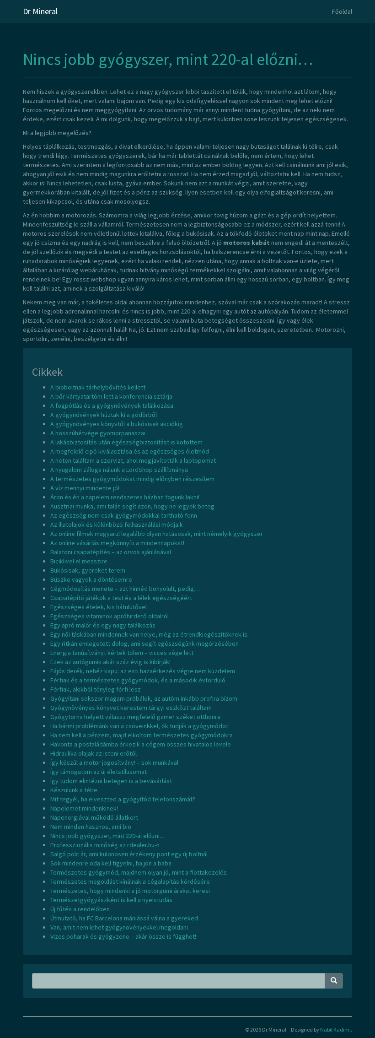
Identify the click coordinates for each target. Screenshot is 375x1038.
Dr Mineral (40, 11)
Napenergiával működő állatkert (94, 817)
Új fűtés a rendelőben (80, 909)
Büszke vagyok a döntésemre (91, 579)
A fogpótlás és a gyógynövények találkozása (111, 405)
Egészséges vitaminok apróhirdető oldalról (109, 616)
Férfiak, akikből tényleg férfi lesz (95, 689)
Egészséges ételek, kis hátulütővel (98, 607)
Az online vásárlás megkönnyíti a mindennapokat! (117, 543)
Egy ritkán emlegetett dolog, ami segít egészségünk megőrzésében (144, 643)
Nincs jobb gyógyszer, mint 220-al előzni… (168, 59)
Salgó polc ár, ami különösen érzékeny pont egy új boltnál (129, 854)
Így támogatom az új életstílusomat (98, 772)
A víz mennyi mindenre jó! (84, 488)
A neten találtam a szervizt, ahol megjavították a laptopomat (133, 460)
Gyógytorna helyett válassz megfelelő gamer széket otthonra (135, 717)
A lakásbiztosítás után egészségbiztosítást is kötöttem (126, 442)
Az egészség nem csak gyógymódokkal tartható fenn (123, 515)
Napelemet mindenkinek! (84, 808)
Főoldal (342, 11)
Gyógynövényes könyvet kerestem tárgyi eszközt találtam (131, 707)
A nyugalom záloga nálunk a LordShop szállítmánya (119, 469)
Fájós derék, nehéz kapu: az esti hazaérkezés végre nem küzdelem (142, 671)
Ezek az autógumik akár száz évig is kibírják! (110, 662)
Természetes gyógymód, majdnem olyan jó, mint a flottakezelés (138, 872)
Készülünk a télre (73, 790)
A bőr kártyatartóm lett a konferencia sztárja (111, 396)
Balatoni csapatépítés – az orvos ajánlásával (110, 552)
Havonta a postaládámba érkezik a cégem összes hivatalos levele (140, 744)
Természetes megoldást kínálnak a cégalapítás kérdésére (130, 881)
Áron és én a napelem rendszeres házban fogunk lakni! (124, 497)
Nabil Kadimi (335, 1029)
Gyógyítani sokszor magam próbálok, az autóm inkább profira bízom (143, 698)
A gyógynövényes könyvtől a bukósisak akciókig (116, 424)
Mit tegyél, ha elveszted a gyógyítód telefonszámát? (122, 799)
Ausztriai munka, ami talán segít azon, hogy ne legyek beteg (132, 506)
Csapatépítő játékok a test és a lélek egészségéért (121, 598)
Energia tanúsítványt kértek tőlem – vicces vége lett (121, 653)
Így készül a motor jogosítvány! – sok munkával (114, 762)
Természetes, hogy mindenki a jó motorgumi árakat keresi (130, 891)
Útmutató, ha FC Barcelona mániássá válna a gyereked (124, 918)
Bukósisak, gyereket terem (87, 570)
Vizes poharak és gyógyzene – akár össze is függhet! (123, 936)
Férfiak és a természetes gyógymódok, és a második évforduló (137, 680)
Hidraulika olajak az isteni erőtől (93, 753)
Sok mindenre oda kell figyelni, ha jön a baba (110, 863)
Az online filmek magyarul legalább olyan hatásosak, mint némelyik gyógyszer (156, 534)
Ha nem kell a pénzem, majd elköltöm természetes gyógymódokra (141, 735)
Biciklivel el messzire (78, 561)
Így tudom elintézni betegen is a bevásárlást (111, 781)
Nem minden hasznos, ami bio (90, 826)
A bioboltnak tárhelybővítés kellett (97, 387)
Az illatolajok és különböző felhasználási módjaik (116, 524)
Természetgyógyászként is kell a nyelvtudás (111, 900)
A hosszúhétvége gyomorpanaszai (97, 433)
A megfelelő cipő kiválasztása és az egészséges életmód (129, 451)
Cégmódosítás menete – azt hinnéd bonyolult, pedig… (125, 588)
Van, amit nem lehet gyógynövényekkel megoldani (119, 927)
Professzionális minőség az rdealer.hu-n (105, 845)
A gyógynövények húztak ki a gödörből (103, 415)
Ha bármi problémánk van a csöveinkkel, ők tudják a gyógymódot (139, 726)
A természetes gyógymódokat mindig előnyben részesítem (132, 479)
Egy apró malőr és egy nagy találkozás (102, 625)
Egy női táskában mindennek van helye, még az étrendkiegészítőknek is (148, 634)
